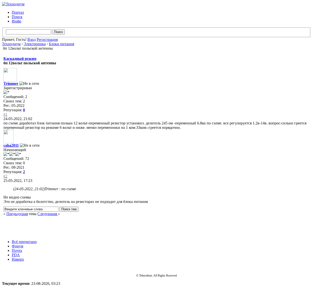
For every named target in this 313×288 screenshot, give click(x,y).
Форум (17, 246)
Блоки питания (61, 44)
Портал (18, 12)
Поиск (17, 17)
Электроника (35, 44)
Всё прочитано (24, 242)
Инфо (16, 21)
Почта (17, 250)
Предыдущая (17, 214)
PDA (16, 255)
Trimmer (10, 83)
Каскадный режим (19, 58)
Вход (31, 39)
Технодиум (11, 44)
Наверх (18, 259)
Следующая (47, 214)
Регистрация (47, 39)
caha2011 (11, 145)
